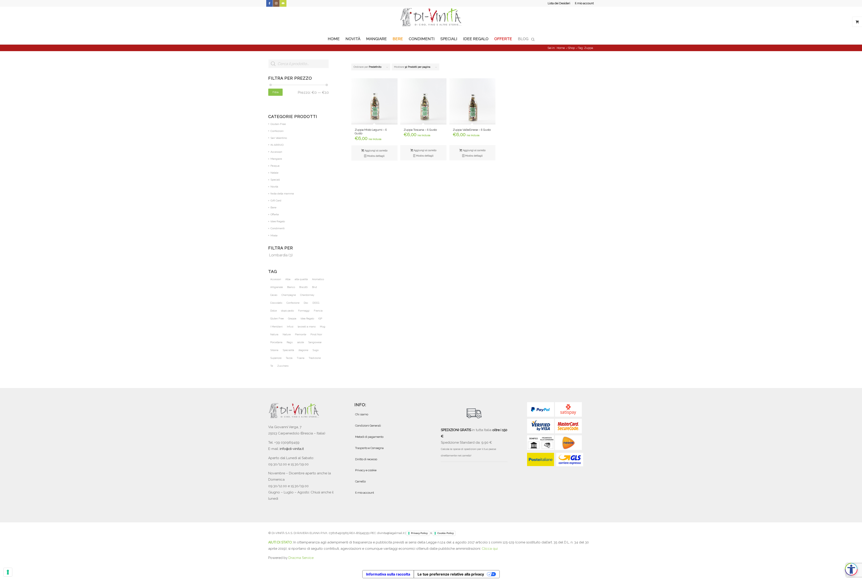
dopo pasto (287, 310)
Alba (287, 279)
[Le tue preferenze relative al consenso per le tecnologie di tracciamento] (8, 572)
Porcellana (276, 342)
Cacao (273, 295)
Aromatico (318, 279)
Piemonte (300, 334)
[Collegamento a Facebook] (269, 3)
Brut (314, 287)
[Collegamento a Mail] (283, 3)
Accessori (276, 151)
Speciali (275, 179)
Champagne (288, 295)
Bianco (291, 287)
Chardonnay (307, 295)
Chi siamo (361, 414)
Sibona (274, 350)
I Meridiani (276, 326)
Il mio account (584, 3)
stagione (303, 350)
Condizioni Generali (368, 425)
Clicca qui (490, 549)
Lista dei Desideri (559, 3)
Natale (274, 172)
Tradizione (315, 358)
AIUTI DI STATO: (280, 542)
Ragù (290, 342)
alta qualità (301, 279)
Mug (322, 326)
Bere (273, 207)
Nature (287, 334)
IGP (320, 318)
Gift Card (275, 200)
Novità (274, 186)
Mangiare (276, 158)
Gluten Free (277, 318)
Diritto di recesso (366, 459)
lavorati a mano (307, 326)
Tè (271, 365)
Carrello (360, 481)
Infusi (290, 326)
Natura (274, 334)
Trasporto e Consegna (369, 448)
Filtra (276, 92)
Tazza (289, 358)
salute (300, 342)
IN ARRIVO (277, 144)
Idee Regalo (277, 221)
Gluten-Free (278, 124)
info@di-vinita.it (292, 449)
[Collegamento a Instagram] (276, 3)
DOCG (315, 302)
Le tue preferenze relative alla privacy (451, 574)
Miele (273, 235)
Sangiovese (314, 342)
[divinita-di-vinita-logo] (431, 20)
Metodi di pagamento (369, 436)
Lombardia (278, 255)
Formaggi (304, 310)
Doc (306, 302)
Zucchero (282, 365)
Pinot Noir (316, 334)
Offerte (274, 214)
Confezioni (277, 131)
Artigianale (276, 287)
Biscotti (303, 287)
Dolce (273, 310)
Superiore (275, 358)
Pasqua (274, 165)
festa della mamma (282, 193)
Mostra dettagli (375, 156)
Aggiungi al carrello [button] (375, 150)
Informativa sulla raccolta (388, 574)
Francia (318, 310)
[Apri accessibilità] (851, 569)
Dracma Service (301, 558)
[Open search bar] (532, 39)
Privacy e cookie (365, 470)
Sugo (315, 350)
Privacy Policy (419, 533)
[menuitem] (559, 3)
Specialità (288, 350)
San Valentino (278, 138)
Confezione (292, 302)
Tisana (300, 358)
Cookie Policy (445, 533)
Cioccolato (276, 302)
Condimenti (277, 228)
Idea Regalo (307, 318)
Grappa (292, 318)
